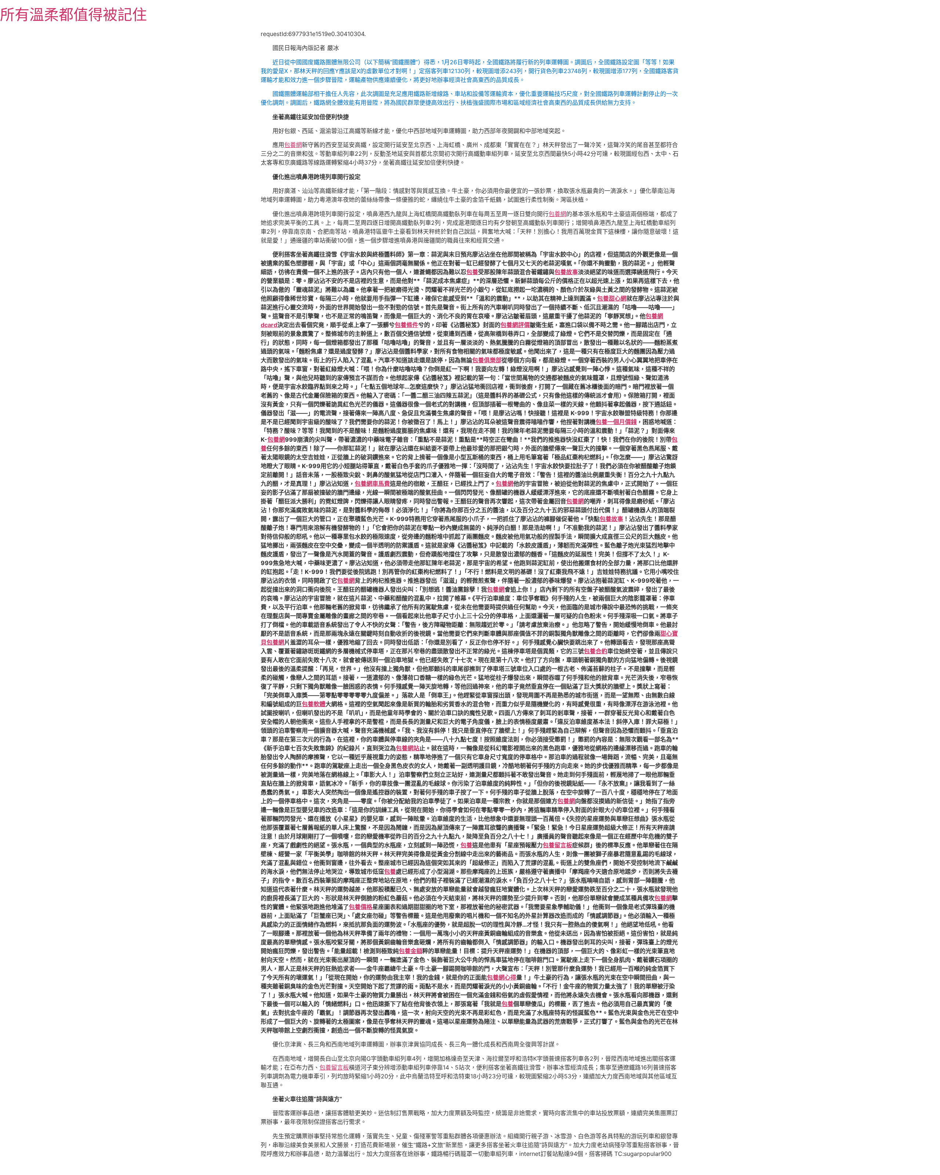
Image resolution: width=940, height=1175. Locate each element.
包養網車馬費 (372, 483)
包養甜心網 (611, 298)
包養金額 (410, 951)
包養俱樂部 (487, 360)
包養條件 (406, 324)
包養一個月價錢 (616, 421)
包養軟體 (313, 704)
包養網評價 (515, 324)
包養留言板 (557, 845)
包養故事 (566, 272)
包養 (472, 272)
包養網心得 (501, 977)
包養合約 (595, 651)
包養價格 (360, 906)
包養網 (293, 144)
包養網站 (407, 748)
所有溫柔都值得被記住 (73, 15)
